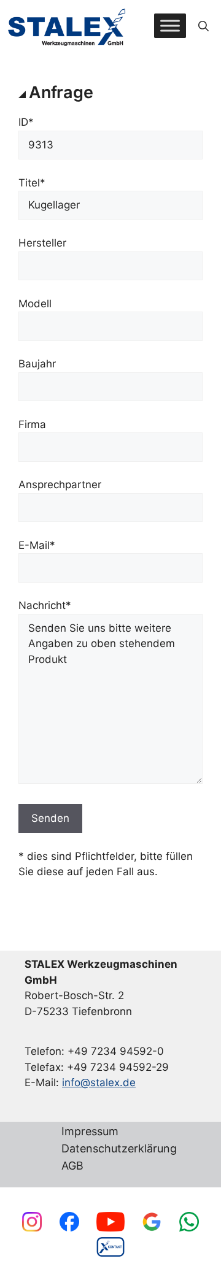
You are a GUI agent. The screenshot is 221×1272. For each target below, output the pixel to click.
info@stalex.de (99, 1082)
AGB (72, 1166)
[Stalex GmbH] (67, 26)
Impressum (89, 1132)
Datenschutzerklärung (119, 1149)
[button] (203, 26)
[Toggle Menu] (170, 26)
